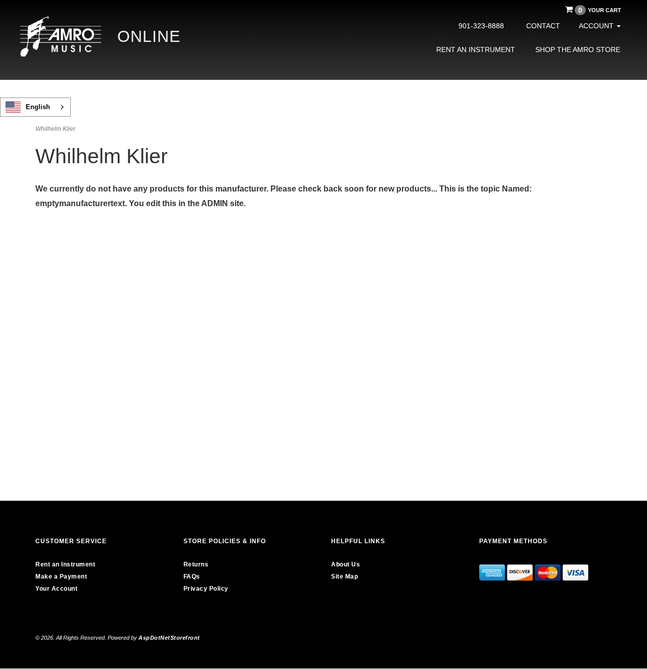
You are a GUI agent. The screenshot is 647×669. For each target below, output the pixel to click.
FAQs (191, 576)
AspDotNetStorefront (169, 638)
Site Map (344, 576)
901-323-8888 (481, 26)
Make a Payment (61, 576)
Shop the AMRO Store (577, 49)
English (38, 107)
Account (597, 26)
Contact (543, 26)
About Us (345, 564)
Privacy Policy (205, 588)
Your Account (56, 588)
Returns (196, 564)
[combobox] (35, 107)
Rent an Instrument (475, 49)
